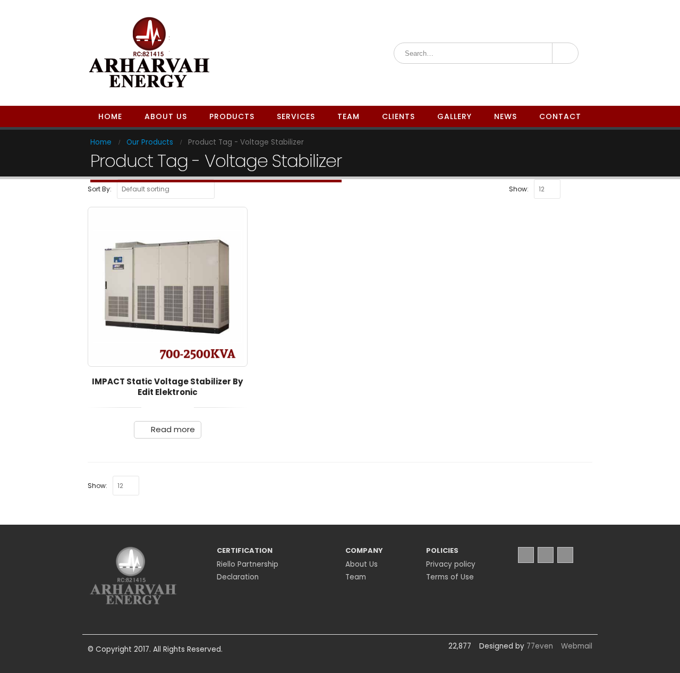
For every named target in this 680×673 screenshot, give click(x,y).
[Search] (564, 53)
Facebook (526, 555)
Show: (519, 189)
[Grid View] (576, 187)
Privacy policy (450, 564)
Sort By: (100, 189)
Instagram (546, 555)
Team (348, 116)
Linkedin (565, 555)
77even (539, 646)
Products (231, 116)
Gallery (454, 116)
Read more (173, 429)
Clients (398, 116)
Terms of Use (450, 577)
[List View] (587, 187)
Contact (560, 116)
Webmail (576, 646)
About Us (165, 116)
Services (296, 116)
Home (110, 116)
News (505, 116)
